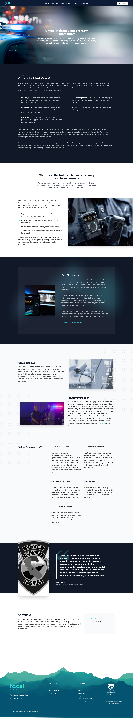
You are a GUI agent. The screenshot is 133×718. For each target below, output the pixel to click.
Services (55, 3)
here (103, 423)
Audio (79, 688)
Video (79, 690)
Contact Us (121, 3)
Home (47, 3)
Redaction (81, 693)
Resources (84, 3)
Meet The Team (66, 3)
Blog (76, 3)
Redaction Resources (85, 702)
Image (80, 696)
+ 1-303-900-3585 (112, 704)
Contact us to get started (72, 322)
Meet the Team (54, 690)
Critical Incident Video (85, 698)
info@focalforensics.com (97, 619)
